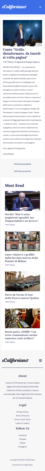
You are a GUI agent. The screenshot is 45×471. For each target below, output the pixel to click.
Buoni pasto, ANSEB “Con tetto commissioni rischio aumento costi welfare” (21, 335)
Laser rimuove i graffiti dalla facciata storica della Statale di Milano (21, 258)
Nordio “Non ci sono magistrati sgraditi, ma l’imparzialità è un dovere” (22, 217)
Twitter (22, 443)
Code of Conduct (23, 423)
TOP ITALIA (8, 62)
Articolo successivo (22, 171)
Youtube (22, 439)
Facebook (22, 435)
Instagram (22, 446)
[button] (40, 360)
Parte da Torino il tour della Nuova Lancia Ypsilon (22, 296)
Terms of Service (22, 415)
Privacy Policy (22, 412)
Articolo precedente (22, 164)
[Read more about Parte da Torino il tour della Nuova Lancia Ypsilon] (22, 281)
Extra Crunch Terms (22, 419)
